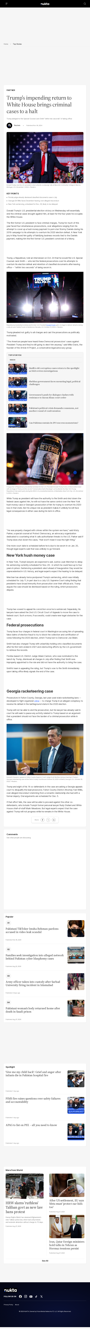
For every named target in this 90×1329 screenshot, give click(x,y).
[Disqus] (45, 873)
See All (45, 1261)
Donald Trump (51, 325)
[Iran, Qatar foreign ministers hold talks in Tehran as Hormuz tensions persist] (66, 1226)
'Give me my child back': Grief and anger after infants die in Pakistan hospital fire (33, 1073)
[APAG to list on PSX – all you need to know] (76, 1131)
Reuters (17, 125)
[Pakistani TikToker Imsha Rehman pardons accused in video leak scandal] (76, 928)
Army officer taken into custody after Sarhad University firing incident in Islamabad (33, 983)
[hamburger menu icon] (6, 3)
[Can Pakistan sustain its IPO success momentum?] (17, 422)
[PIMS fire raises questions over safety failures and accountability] (76, 1105)
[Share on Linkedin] (54, 820)
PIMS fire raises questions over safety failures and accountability (33, 1100)
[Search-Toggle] (84, 3)
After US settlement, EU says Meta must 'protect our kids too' (66, 1203)
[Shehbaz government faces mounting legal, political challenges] (17, 382)
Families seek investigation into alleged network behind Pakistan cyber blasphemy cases (35, 957)
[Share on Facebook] (42, 820)
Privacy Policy (8, 1305)
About (17, 1305)
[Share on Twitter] (48, 820)
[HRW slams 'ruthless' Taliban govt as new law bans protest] (25, 1186)
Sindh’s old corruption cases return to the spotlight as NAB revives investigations (54, 369)
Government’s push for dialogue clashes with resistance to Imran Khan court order (51, 396)
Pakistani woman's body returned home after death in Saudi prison (33, 1010)
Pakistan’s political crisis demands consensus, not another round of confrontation (53, 409)
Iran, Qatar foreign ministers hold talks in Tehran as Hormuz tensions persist (66, 1245)
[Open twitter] (41, 1296)
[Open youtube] (31, 1296)
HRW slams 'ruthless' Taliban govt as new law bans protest (24, 1207)
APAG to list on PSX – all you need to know (31, 1125)
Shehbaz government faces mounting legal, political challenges (54, 383)
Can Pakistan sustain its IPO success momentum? (53, 422)
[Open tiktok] (36, 1296)
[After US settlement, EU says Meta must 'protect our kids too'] (66, 1185)
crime (36, 701)
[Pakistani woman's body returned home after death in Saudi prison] (76, 1008)
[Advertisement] (45, 67)
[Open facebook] (20, 1296)
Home (6, 44)
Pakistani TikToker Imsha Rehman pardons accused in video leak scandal (32, 930)
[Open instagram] (25, 1296)
